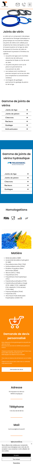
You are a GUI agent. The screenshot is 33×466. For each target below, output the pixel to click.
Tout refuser (16, 459)
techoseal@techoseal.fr (16, 429)
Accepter (16, 455)
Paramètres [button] (16, 463)
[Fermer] (30, 445)
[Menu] (29, 4)
